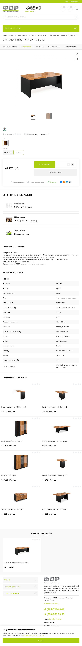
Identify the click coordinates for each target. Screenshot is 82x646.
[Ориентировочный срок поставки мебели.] (15, 308)
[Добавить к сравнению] (77, 59)
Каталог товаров (12, 28)
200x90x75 (7, 152)
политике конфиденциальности (33, 635)
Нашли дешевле (18, 182)
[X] (70, 182)
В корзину (28, 207)
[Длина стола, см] (18, 360)
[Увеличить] (41, 81)
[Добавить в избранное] (77, 54)
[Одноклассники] (64, 182)
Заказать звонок (30, 11)
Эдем (58, 293)
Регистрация (74, 1)
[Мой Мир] (67, 182)
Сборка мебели (19, 231)
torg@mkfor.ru (55, 619)
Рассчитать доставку (37, 182)
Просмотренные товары (41, 533)
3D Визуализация (20, 217)
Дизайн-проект (19, 203)
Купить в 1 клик (55, 172)
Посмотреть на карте (51, 604)
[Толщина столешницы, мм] (20, 332)
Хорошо (41, 641)
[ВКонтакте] (61, 182)
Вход (66, 1)
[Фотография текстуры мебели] (8, 351)
